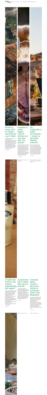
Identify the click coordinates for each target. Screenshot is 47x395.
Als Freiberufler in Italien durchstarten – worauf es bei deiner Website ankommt (36, 135)
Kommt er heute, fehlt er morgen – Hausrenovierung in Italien (10, 131)
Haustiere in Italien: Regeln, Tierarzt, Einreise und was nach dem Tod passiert (23, 135)
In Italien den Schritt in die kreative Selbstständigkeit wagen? (11, 284)
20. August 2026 (20, 156)
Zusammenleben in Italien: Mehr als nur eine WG (23, 283)
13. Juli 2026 (31, 155)
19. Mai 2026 (6, 306)
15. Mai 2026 (19, 300)
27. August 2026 (7, 150)
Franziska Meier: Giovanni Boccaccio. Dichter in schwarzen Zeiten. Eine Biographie (35, 287)
